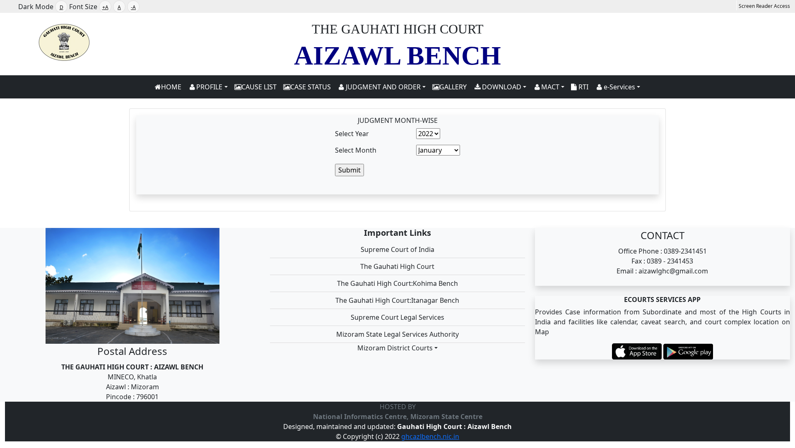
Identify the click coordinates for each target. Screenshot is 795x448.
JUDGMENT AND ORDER (383, 86)
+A (105, 7)
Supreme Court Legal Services (397, 317)
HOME (171, 86)
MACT (550, 86)
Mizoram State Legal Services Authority (397, 334)
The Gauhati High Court (397, 266)
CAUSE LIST (259, 86)
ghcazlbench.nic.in (430, 436)
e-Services (619, 86)
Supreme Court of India (397, 249)
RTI (582, 86)
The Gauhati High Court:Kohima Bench (397, 283)
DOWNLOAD (501, 86)
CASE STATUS (310, 86)
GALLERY (453, 86)
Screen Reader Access (764, 6)
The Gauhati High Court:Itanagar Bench (397, 300)
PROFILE (209, 86)
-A (133, 7)
